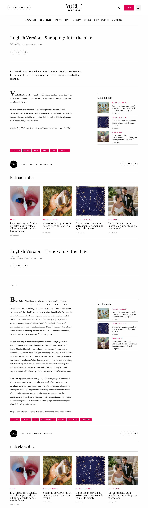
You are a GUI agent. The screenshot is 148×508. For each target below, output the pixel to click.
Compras (54, 219)
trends (26, 420)
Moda (41, 20)
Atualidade (31, 20)
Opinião (87, 20)
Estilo (68, 20)
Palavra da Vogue (119, 103)
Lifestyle (59, 20)
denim (35, 150)
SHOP (129, 8)
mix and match (47, 420)
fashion (15, 420)
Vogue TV (77, 20)
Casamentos (116, 20)
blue (53, 150)
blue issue (64, 150)
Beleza (49, 20)
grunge (61, 420)
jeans (45, 150)
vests (26, 150)
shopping (16, 150)
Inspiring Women (101, 20)
